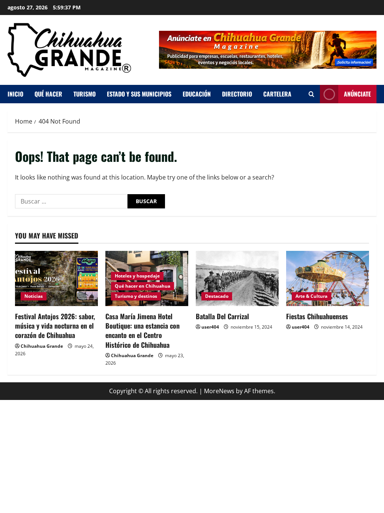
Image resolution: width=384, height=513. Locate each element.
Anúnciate (357, 93)
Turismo (85, 93)
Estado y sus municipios (139, 93)
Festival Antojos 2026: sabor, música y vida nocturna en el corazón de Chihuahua (55, 325)
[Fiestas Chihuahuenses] (327, 278)
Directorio (237, 93)
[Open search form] (311, 94)
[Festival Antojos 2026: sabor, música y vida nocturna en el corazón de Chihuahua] (56, 278)
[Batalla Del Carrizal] (237, 278)
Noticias (33, 296)
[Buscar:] (71, 201)
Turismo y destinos (136, 296)
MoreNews (219, 391)
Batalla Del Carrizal (222, 316)
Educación (197, 93)
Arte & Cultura (311, 296)
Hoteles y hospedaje (137, 276)
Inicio (15, 93)
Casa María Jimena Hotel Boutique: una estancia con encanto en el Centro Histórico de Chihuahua (142, 330)
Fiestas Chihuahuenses (317, 316)
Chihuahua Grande (42, 346)
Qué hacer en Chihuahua (142, 286)
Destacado (216, 296)
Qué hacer (48, 93)
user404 (210, 327)
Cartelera (277, 93)
